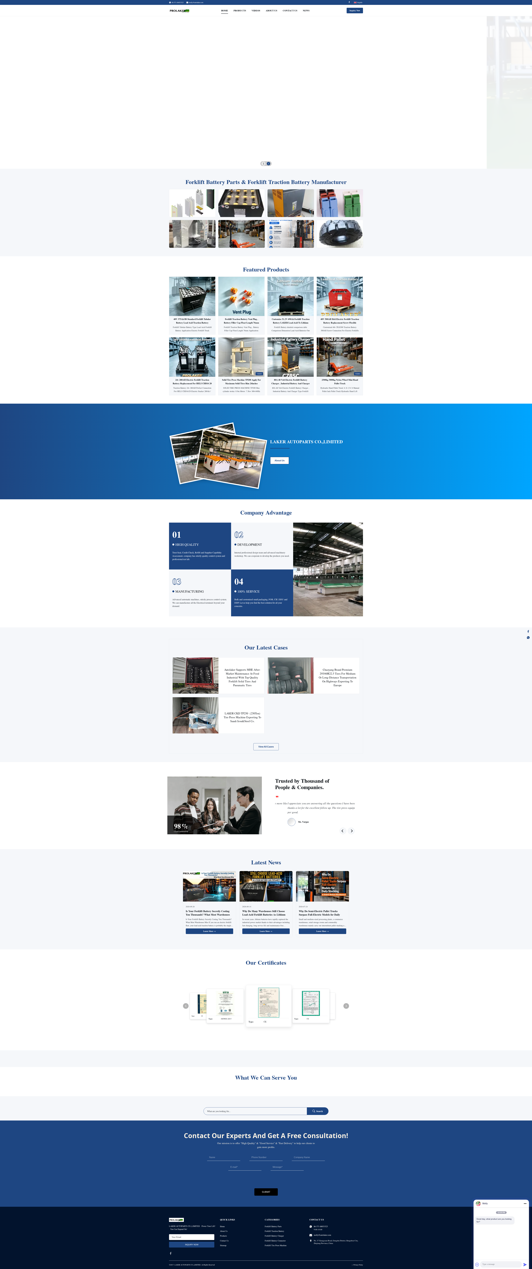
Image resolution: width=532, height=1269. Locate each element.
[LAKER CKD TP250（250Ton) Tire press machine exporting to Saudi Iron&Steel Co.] (195, 715)
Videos (256, 10)
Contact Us (290, 10)
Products (240, 10)
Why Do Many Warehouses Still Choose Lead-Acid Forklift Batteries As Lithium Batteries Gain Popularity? (263, 914)
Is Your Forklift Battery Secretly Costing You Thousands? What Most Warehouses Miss (208, 914)
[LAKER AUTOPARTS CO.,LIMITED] (180, 10)
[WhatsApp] (528, 637)
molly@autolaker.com (196, 2)
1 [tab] (263, 164)
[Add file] (477, 1265)
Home (224, 10)
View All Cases (266, 747)
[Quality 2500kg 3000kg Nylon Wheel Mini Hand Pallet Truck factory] (340, 357)
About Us (271, 10)
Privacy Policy (358, 1265)
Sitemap (223, 1245)
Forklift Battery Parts (273, 1226)
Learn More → (209, 931)
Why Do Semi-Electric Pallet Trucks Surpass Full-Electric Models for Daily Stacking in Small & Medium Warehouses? (322, 914)
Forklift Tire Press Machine (276, 1245)
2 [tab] (268, 163)
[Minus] (525, 1203)
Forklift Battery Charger (274, 1235)
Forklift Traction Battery (274, 1231)
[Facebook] (349, 2)
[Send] (525, 1265)
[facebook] (170, 1253)
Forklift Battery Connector (275, 1240)
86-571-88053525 (321, 1226)
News (306, 10)
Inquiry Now (355, 10)
